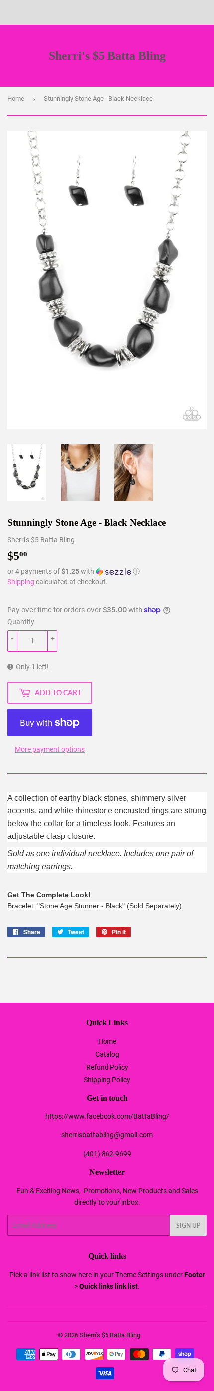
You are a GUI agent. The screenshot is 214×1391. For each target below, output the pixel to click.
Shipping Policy (107, 1080)
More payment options (50, 749)
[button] (107, 571)
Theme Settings (139, 1275)
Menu (28, 12)
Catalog (107, 1054)
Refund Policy (107, 1067)
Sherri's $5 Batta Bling (107, 55)
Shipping (20, 582)
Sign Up (188, 1225)
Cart (199, 12)
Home (15, 98)
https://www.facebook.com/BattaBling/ (107, 1116)
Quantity (20, 622)
